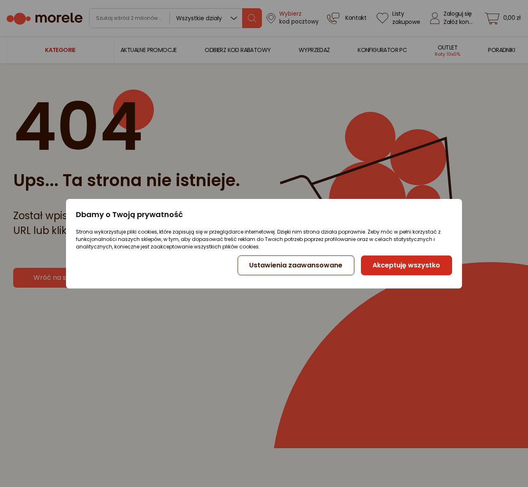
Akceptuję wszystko (406, 265)
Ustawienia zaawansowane (295, 265)
